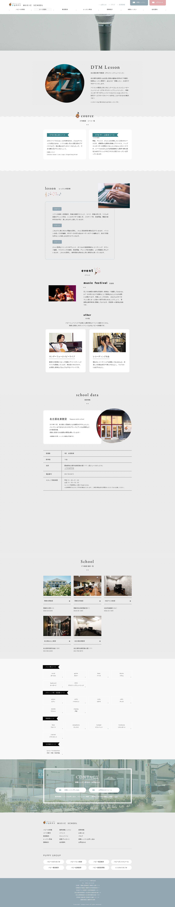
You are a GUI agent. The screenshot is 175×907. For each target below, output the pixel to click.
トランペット (99, 726)
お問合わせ (82, 842)
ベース (99, 674)
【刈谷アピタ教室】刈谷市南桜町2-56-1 (87, 890)
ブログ (113, 4)
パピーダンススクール (121, 862)
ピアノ (53, 700)
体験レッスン (132, 9)
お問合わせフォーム (105, 790)
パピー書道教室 (53, 867)
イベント (62, 833)
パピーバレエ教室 (76, 862)
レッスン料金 (87, 9)
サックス (76, 726)
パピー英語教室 (99, 862)
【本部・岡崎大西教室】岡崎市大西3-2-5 (87, 885)
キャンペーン (63, 836)
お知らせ (104, 4)
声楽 (76, 710)
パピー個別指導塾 (99, 867)
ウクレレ (53, 710)
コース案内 (42, 9)
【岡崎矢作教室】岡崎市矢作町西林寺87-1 (87, 888)
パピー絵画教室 (76, 867)
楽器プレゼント (64, 839)
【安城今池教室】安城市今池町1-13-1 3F (87, 897)
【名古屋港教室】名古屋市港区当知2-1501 (87, 895)
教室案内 (65, 9)
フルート (53, 726)
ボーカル (53, 674)
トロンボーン (122, 726)
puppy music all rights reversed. (91, 904)
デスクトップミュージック (76, 684)
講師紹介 (110, 9)
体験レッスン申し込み (72, 790)
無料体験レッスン (65, 830)
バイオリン (76, 700)
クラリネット (53, 736)
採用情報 (122, 4)
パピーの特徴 (20, 9)
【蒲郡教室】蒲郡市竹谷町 (87, 899)
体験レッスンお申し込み (86, 839)
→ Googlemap (69, 468)
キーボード (53, 684)
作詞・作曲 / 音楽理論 (53, 752)
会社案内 (155, 9)
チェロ (122, 700)
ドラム (122, 674)
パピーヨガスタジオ (53, 862)
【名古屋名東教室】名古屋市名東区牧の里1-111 (87, 892)
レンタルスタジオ (121, 867)
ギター (76, 674)
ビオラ (99, 700)
